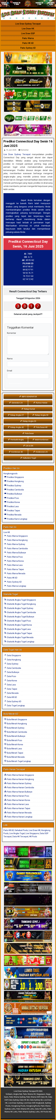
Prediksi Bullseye (14, 494)
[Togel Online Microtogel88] (28, 852)
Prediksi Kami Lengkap (16, 519)
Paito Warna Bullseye (16, 552)
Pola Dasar (29, 433)
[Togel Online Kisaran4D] (28, 94)
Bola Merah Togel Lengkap (18, 761)
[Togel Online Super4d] (28, 82)
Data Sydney (12, 664)
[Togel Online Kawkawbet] (28, 888)
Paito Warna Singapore (17, 536)
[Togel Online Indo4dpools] (28, 972)
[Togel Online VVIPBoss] (28, 58)
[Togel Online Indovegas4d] (28, 1081)
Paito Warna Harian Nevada (19, 813)
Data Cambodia (13, 668)
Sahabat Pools (21, 830)
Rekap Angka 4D (17, 427)
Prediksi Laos (12, 506)
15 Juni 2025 (11, 150)
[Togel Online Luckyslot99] (28, 985)
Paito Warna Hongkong (17, 540)
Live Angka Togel (17, 833)
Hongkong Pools (18, 1106)
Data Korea (11, 680)
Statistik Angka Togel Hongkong (21, 604)
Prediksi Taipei (13, 510)
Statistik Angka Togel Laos (18, 629)
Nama (9, 358)
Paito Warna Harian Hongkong (20, 779)
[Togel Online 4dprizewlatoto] (28, 948)
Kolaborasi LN (41, 452)
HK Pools (33, 836)
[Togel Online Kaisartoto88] (28, 960)
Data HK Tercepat (20, 836)
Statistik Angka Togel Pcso (18, 621)
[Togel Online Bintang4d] (28, 924)
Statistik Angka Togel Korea (19, 625)
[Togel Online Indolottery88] (28, 1033)
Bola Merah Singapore (16, 719)
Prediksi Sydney (13, 485)
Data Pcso (11, 676)
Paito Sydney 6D (28, 48)
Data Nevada (12, 693)
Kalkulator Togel (29, 458)
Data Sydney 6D (13, 701)
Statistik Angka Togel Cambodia (21, 612)
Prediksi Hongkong (15, 481)
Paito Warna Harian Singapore (20, 775)
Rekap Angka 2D (29, 421)
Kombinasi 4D (17, 452)
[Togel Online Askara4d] (28, 912)
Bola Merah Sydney (15, 728)
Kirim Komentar (15, 383)
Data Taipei (11, 689)
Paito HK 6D (28, 43)
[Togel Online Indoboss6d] (28, 864)
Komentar (25, 150)
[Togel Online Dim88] (28, 70)
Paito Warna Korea (15, 561)
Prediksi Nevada (13, 515)
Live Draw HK (28, 28)
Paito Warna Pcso (14, 557)
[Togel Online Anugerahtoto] (28, 1021)
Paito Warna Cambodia (17, 548)
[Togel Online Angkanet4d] (28, 1045)
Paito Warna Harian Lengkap (19, 817)
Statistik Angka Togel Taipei (19, 633)
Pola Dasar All (41, 427)
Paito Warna (28, 38)
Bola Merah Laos (14, 748)
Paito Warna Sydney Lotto (29, 1112)
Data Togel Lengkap (15, 705)
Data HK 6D (11, 697)
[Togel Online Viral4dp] (28, 130)
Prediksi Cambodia (15, 490)
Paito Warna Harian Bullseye (19, 792)
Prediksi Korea (13, 502)
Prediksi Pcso (12, 498)
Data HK (44, 1097)
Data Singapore (13, 655)
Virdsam (9, 1094)
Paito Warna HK (29, 1094)
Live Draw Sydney (15, 1103)
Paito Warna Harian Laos (17, 804)
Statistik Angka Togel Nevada (19, 637)
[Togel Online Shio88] (28, 1069)
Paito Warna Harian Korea (18, 800)
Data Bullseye (12, 672)
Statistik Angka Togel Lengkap (20, 642)
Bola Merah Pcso (14, 740)
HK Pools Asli (46, 1112)
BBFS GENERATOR (29, 397)
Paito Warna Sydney (15, 544)
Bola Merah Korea (14, 744)
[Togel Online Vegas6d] (28, 900)
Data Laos (11, 685)
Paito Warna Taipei (15, 569)
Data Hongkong (13, 660)
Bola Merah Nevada (15, 757)
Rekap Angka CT (17, 415)
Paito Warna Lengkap (16, 586)
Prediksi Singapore (15, 477)
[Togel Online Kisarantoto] (28, 106)
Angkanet (40, 1103)
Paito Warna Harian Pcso (17, 796)
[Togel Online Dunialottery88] (28, 1009)
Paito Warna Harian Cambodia (20, 787)
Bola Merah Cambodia (16, 732)
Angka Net (17, 1094)
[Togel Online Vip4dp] (28, 997)
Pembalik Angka (17, 440)
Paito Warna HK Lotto (25, 1109)
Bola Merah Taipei (14, 753)
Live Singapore (32, 833)
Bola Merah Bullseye (15, 736)
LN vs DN (29, 446)
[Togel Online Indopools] (28, 1057)
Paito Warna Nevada (15, 573)
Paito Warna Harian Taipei (18, 808)
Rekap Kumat (29, 409)
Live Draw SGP (28, 33)
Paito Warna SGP (33, 1097)
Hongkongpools (10, 473)
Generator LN (17, 403)
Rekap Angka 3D (41, 415)
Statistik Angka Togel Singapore (21, 600)
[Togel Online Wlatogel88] (28, 936)
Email (9, 371)
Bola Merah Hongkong (16, 723)
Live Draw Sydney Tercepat (28, 23)
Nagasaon (41, 1094)
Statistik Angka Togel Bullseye (20, 617)
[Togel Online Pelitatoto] (28, 118)
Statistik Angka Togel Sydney (19, 608)
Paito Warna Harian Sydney (18, 783)
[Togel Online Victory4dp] (28, 876)
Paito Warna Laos (14, 565)
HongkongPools (33, 1106)
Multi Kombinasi (41, 440)
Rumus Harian (41, 403)
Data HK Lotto (41, 1109)
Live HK (6, 532)
